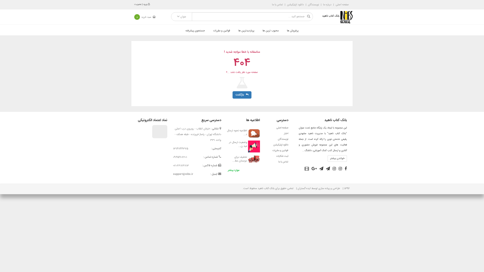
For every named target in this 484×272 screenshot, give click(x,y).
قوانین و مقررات (221, 31)
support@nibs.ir (183, 174)
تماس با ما (277, 4)
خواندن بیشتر (337, 158)
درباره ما (327, 4)
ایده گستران (304, 188)
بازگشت (240, 95)
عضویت (137, 4)
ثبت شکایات (282, 156)
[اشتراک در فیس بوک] (346, 169)
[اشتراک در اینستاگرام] (340, 169)
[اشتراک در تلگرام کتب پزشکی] (321, 169)
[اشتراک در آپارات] (307, 169)
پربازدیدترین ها (246, 31)
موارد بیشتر (233, 170)
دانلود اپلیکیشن (295, 4)
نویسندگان (313, 4)
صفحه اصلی (342, 4)
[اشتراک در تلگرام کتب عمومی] (328, 169)
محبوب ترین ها (271, 31)
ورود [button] (145, 4)
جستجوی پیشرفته (195, 31)
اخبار (286, 133)
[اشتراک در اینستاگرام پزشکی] (334, 169)
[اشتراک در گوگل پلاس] (314, 169)
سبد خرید (144, 17)
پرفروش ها (293, 31)
